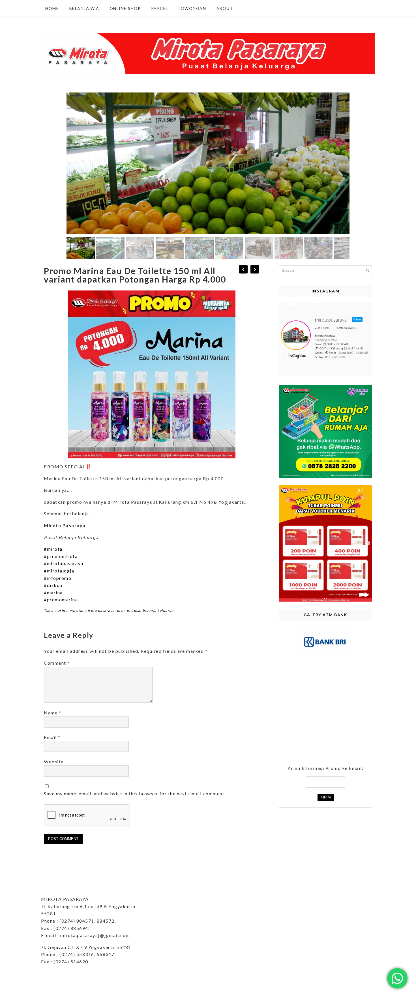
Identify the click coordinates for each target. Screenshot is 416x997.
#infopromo (57, 578)
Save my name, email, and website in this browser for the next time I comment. (135, 793)
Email (52, 737)
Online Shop (125, 8)
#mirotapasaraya (63, 563)
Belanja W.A (84, 8)
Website (54, 761)
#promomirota (61, 556)
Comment (57, 663)
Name (52, 712)
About (224, 8)
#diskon (53, 585)
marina (60, 610)
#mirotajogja (59, 570)
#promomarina (61, 599)
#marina (53, 592)
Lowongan (192, 8)
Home (52, 8)
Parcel (159, 8)
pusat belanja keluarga (152, 610)
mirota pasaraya (99, 610)
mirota (76, 610)
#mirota (53, 549)
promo (123, 610)
